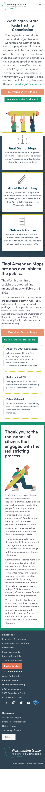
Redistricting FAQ (11, 681)
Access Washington (12, 718)
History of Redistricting (13, 685)
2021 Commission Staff (13, 693)
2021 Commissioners (12, 689)
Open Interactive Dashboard (22, 100)
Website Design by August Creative (28, 764)
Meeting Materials (11, 656)
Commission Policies (12, 698)
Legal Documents (11, 652)
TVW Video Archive (12, 661)
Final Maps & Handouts (14, 639)
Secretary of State (11, 731)
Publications (8, 648)
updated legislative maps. (26, 84)
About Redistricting (11, 676)
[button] (39, 5)
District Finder (9, 726)
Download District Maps (22, 92)
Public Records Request (14, 722)
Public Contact (12, 666)
